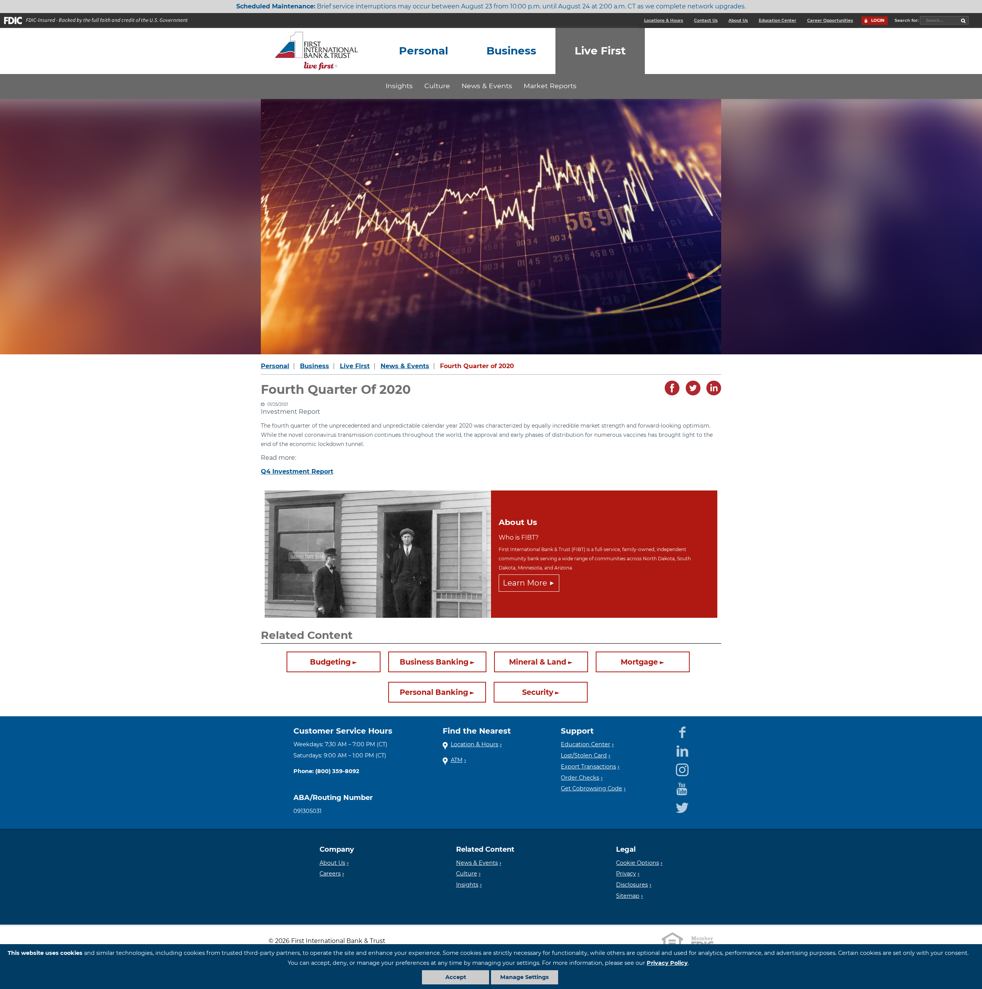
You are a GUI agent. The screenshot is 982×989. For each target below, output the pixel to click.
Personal (275, 366)
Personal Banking (434, 692)
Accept (455, 977)
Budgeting (330, 662)
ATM (457, 760)
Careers (330, 873)
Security (537, 692)
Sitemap (627, 895)
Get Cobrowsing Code (591, 788)
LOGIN (878, 20)
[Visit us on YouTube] (682, 787)
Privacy (626, 873)
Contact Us (706, 20)
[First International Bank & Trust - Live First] (316, 51)
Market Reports (550, 86)
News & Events (486, 86)
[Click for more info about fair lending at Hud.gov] (672, 941)
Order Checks (580, 777)
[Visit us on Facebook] (682, 731)
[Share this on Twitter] (690, 393)
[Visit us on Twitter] (682, 806)
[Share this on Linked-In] (711, 393)
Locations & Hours (663, 20)
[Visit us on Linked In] (682, 749)
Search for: (907, 20)
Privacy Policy (667, 962)
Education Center (777, 20)
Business (314, 366)
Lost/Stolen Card (584, 755)
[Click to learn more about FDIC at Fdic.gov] (702, 941)
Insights (399, 86)
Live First (355, 366)
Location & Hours (474, 744)
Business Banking (434, 662)
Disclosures (632, 884)
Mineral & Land (537, 662)
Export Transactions (588, 766)
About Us (738, 20)
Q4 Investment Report (297, 471)
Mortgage (639, 662)
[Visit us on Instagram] (682, 768)
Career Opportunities (830, 20)
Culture (437, 86)
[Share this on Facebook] (670, 393)
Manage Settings (524, 977)
